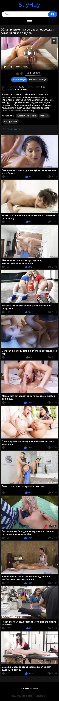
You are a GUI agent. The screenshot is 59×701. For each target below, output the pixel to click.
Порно (24, 696)
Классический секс (26, 116)
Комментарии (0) (37, 80)
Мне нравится (17, 73)
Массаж (44, 116)
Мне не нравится (21, 73)
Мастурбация (10, 121)
